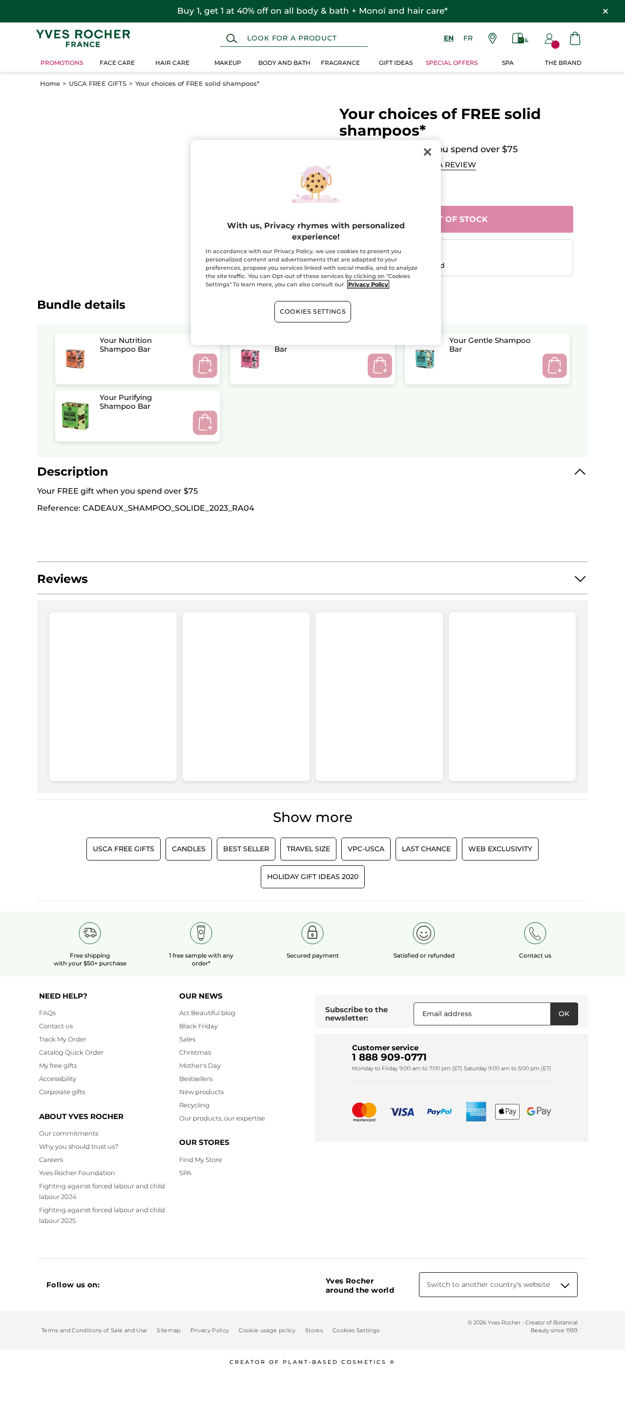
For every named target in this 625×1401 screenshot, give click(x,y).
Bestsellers (195, 1078)
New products (201, 1092)
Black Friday (198, 1026)
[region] (316, 242)
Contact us (56, 1026)
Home (50, 83)
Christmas (195, 1052)
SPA (185, 1173)
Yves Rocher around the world (360, 1285)
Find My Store (200, 1159)
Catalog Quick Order (71, 1052)
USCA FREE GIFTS (97, 83)
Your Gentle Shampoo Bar (490, 344)
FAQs (47, 1013)
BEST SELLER (246, 848)
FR (468, 38)
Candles (189, 848)
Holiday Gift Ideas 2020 (312, 876)
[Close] (427, 151)
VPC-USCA (366, 848)
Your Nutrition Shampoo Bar (126, 344)
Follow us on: (73, 1284)
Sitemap (168, 1330)
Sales (187, 1039)
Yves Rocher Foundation (77, 1173)
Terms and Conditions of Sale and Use (94, 1330)
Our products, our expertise (222, 1118)
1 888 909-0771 (389, 1057)
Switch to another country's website (488, 1284)
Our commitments (68, 1133)
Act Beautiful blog (207, 1013)
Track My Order (62, 1039)
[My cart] (575, 38)
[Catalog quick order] (520, 38)
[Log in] (549, 38)
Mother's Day (200, 1065)
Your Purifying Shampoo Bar (126, 401)
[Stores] (492, 38)
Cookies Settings (313, 311)
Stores (314, 1330)
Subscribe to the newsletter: (356, 1013)
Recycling (194, 1105)
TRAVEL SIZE (308, 848)
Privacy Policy (209, 1330)
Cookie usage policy (267, 1330)
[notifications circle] (555, 44)
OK (564, 1013)
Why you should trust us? (78, 1146)
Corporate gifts (62, 1092)
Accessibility (57, 1078)
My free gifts (58, 1065)
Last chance (426, 848)
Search (231, 38)
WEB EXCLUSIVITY (500, 848)
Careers (51, 1159)
